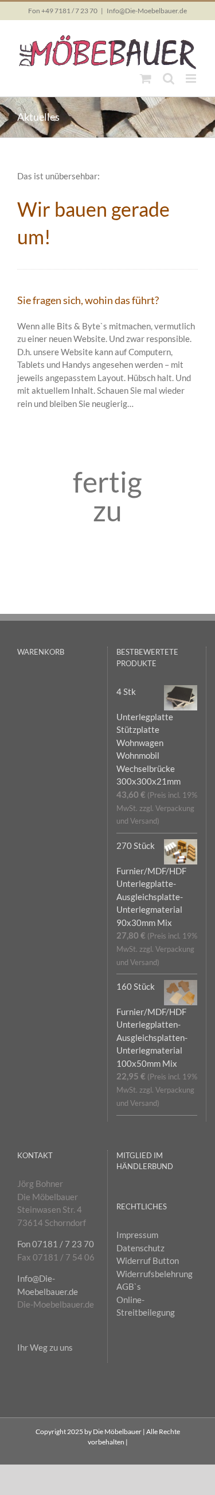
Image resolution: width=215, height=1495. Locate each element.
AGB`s (128, 1286)
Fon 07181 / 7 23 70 (55, 1244)
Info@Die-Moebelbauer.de (147, 10)
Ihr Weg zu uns (45, 1347)
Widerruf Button (147, 1260)
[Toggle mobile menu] (192, 78)
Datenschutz (140, 1248)
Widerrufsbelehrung (154, 1274)
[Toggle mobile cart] (145, 78)
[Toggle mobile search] (168, 78)
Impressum (137, 1234)
